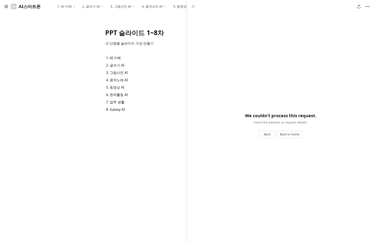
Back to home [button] (289, 134)
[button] (6, 6)
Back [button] (267, 134)
